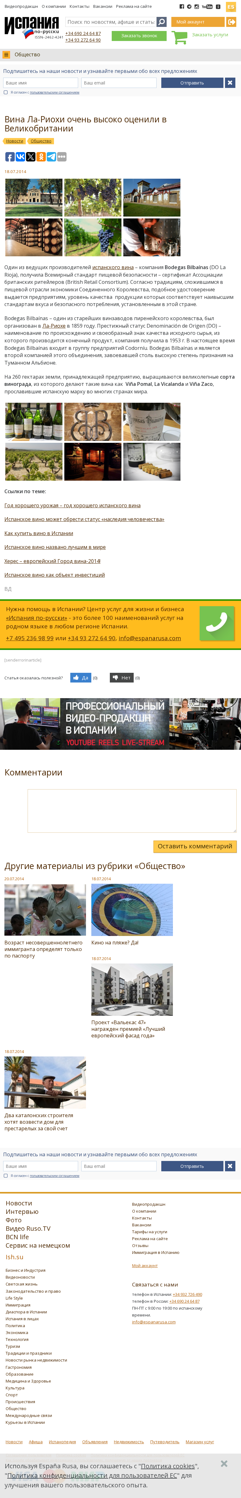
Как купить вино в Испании (38, 533)
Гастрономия (19, 1367)
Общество (27, 54)
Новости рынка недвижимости (36, 1360)
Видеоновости (20, 1277)
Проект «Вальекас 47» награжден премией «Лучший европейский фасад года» (128, 1029)
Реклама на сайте (134, 6)
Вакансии (102, 6)
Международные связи (29, 1415)
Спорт (12, 1395)
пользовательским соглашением (54, 92)
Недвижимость (129, 1441)
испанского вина (113, 267)
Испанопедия (62, 1441)
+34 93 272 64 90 (83, 40)
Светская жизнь (22, 1284)
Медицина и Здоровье (28, 1381)
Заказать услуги (210, 34)
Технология (17, 1339)
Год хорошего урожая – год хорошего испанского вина (72, 505)
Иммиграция (18, 1305)
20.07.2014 (14, 879)
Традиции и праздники (29, 1353)
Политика (15, 1325)
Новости (14, 1441)
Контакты (79, 6)
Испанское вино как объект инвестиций (54, 574)
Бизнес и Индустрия (26, 1270)
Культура (15, 1388)
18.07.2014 (101, 879)
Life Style (14, 1298)
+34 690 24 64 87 (83, 33)
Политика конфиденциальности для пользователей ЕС (92, 1475)
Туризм (13, 1346)
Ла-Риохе (54, 325)
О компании (54, 6)
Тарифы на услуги (149, 1232)
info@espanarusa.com (150, 638)
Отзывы (140, 1245)
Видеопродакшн (21, 6)
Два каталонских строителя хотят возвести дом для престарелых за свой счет (38, 1122)
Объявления (95, 1441)
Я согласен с (45, 92)
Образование (20, 1374)
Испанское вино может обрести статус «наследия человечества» (84, 519)
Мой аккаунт (145, 1265)
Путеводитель (164, 1441)
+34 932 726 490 (187, 1294)
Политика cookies (168, 1466)
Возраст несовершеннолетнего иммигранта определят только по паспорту (43, 949)
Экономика (17, 1332)
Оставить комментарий (195, 846)
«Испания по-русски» (36, 617)
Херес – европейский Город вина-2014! (52, 561)
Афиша (36, 1441)
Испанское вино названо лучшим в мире (55, 547)
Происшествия (20, 1401)
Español (231, 4)
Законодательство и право (33, 1291)
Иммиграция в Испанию (155, 1252)
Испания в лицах (22, 1319)
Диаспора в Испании (26, 1312)
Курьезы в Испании (25, 1422)
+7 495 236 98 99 (30, 638)
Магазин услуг (200, 1441)
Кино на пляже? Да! (114, 942)
